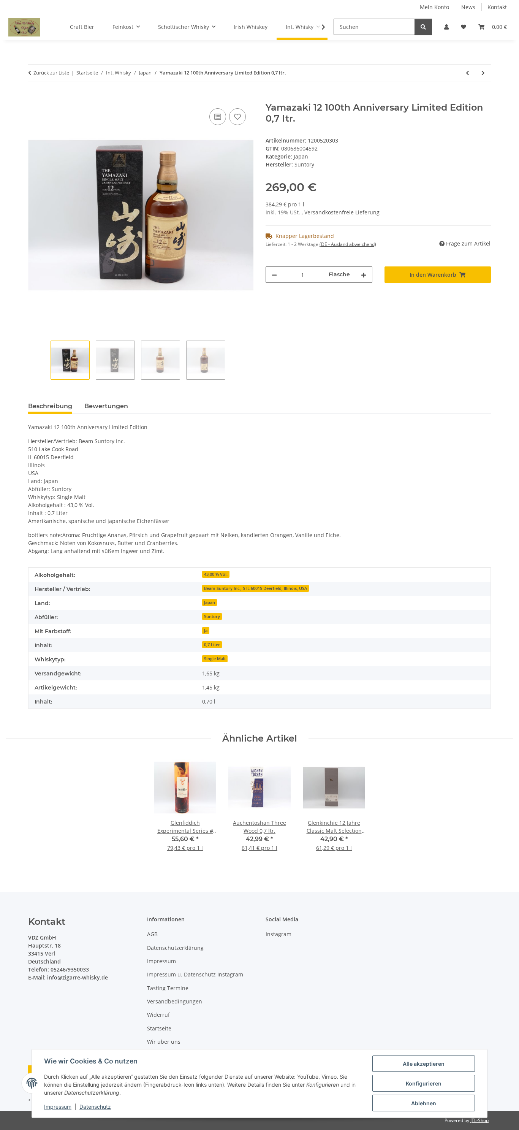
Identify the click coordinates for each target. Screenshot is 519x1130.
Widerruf (158, 1014)
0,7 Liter (212, 644)
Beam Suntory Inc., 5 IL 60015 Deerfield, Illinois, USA (255, 588)
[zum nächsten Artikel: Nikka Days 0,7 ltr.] (483, 73)
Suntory (212, 616)
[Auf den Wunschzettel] (237, 116)
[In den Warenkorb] (34, 98)
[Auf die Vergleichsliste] (217, 116)
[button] (446, 27)
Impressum (57, 1106)
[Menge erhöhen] (363, 274)
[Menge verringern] (274, 274)
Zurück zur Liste (51, 72)
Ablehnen (423, 1103)
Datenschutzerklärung (175, 947)
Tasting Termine (167, 988)
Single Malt (215, 658)
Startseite (159, 1028)
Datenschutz (95, 1106)
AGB (152, 934)
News (468, 7)
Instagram (278, 934)
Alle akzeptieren (424, 1063)
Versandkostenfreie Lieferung (342, 212)
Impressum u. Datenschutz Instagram (195, 974)
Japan (301, 156)
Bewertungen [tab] (106, 406)
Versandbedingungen (174, 1001)
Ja (205, 630)
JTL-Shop (479, 1120)
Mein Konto (434, 7)
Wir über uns (163, 1041)
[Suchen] (423, 27)
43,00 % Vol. (216, 574)
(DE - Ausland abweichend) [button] (348, 244)
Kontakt (497, 7)
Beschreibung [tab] (50, 406)
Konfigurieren (423, 1083)
